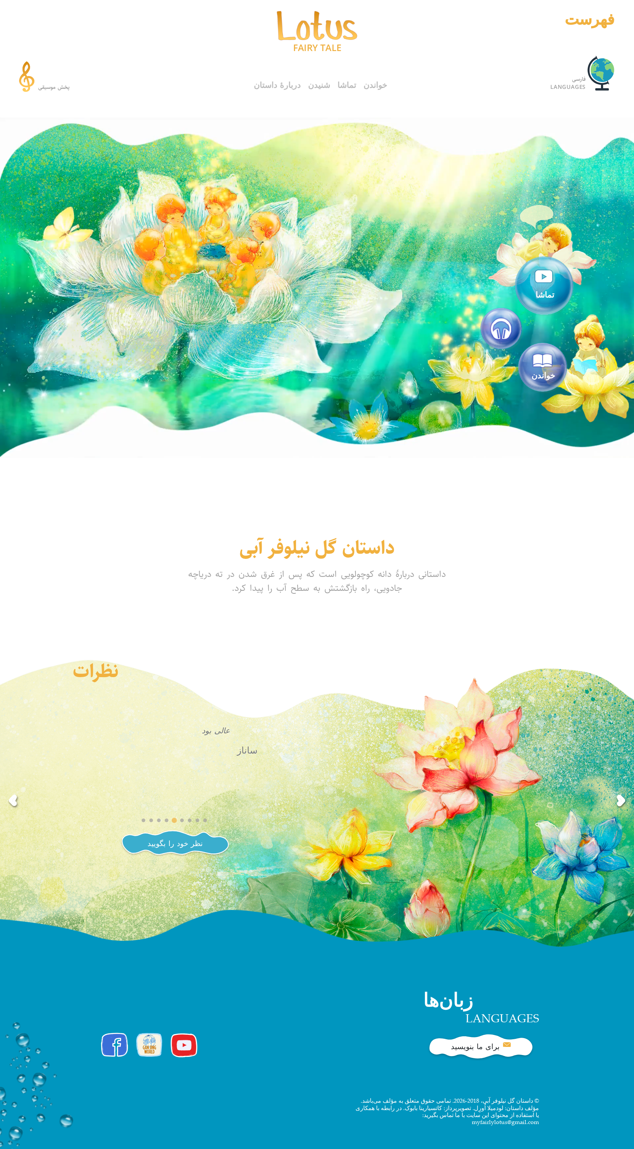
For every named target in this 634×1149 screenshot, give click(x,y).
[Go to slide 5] (174, 820)
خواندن (375, 85)
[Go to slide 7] (190, 820)
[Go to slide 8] (197, 820)
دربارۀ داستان (277, 85)
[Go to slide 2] (151, 820)
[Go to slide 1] (143, 820)
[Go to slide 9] (205, 820)
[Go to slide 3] (159, 820)
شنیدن (319, 85)
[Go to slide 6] (182, 820)
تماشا (347, 85)
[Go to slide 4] (166, 820)
